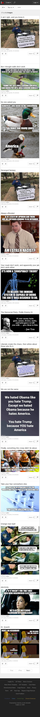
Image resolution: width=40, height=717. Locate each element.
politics (7, 49)
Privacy (34, 687)
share (30, 53)
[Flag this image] (37, 53)
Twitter (13, 698)
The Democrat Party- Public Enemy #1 (17, 312)
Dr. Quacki (5, 627)
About (28, 687)
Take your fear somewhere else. (14, 484)
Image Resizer (21, 687)
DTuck (3, 13)
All (2, 7)
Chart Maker (32, 684)
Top (10, 7)
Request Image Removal (28, 690)
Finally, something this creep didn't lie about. (19, 448)
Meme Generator (27, 681)
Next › (28, 670)
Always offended (7, 213)
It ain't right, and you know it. (13, 17)
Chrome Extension (30, 698)
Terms (6, 690)
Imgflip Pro (11, 681)
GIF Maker (18, 681)
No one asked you (8, 102)
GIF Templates (23, 684)
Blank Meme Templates (10, 684)
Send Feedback (20, 693)
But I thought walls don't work (13, 67)
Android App (20, 698)
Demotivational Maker (10, 687)
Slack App (17, 690)
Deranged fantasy (8, 170)
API (11, 690)
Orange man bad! (8, 524)
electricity (5, 587)
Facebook (7, 698)
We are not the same (9, 389)
